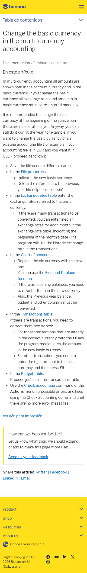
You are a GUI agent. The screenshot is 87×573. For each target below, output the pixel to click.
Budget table (32, 373)
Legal (6, 557)
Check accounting (39, 385)
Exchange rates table (39, 195)
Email (26, 478)
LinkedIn (10, 478)
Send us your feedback (28, 456)
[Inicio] (18, 7)
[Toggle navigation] (80, 7)
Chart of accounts (36, 254)
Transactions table (36, 314)
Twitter (41, 472)
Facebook (58, 472)
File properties (33, 171)
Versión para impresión (22, 416)
